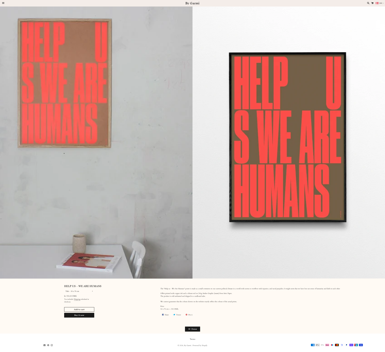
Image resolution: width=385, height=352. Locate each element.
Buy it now (79, 315)
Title (67, 291)
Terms (192, 339)
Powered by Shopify (200, 345)
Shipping (77, 299)
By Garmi (192, 3)
